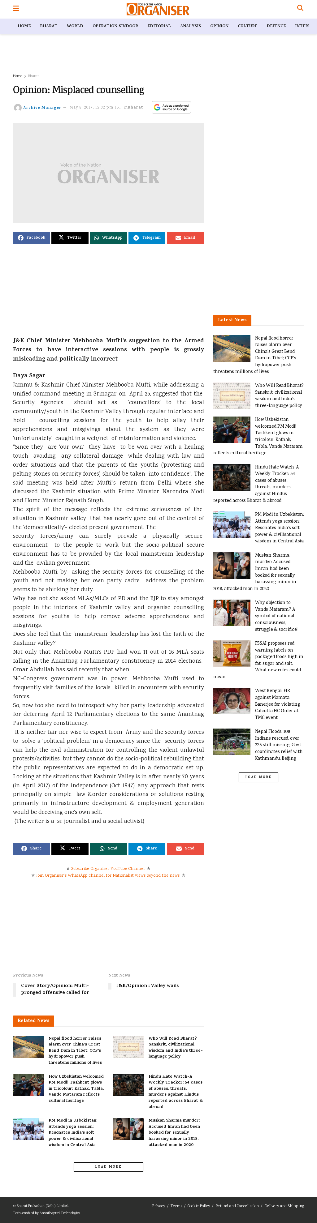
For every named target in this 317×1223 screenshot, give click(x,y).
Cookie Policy (199, 1206)
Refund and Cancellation (237, 1206)
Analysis (190, 26)
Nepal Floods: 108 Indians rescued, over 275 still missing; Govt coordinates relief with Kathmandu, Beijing (279, 745)
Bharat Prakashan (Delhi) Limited (42, 1206)
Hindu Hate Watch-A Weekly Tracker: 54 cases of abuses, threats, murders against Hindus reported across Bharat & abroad (176, 1092)
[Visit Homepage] (158, 9)
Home (24, 26)
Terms (176, 1206)
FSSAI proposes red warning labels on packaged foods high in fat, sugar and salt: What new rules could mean (258, 660)
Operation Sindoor (115, 26)
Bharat (49, 26)
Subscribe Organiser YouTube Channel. (108, 869)
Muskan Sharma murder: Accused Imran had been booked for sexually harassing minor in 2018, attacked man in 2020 (174, 1132)
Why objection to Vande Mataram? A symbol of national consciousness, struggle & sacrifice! (276, 616)
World (75, 26)
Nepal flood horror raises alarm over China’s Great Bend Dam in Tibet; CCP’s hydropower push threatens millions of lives (75, 1051)
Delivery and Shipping (284, 1206)
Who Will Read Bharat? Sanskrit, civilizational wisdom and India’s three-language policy (176, 1048)
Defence (276, 26)
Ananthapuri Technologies (60, 1213)
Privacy (158, 1206)
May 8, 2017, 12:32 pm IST (96, 108)
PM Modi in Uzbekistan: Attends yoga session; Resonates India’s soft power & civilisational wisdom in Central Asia (73, 1132)
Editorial (159, 26)
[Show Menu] (16, 9)
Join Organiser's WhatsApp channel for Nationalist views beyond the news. (108, 876)
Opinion (219, 26)
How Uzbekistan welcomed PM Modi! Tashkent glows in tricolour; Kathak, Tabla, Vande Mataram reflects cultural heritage (76, 1089)
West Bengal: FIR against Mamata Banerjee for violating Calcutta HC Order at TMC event (277, 704)
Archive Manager (42, 108)
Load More (108, 1167)
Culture (247, 26)
